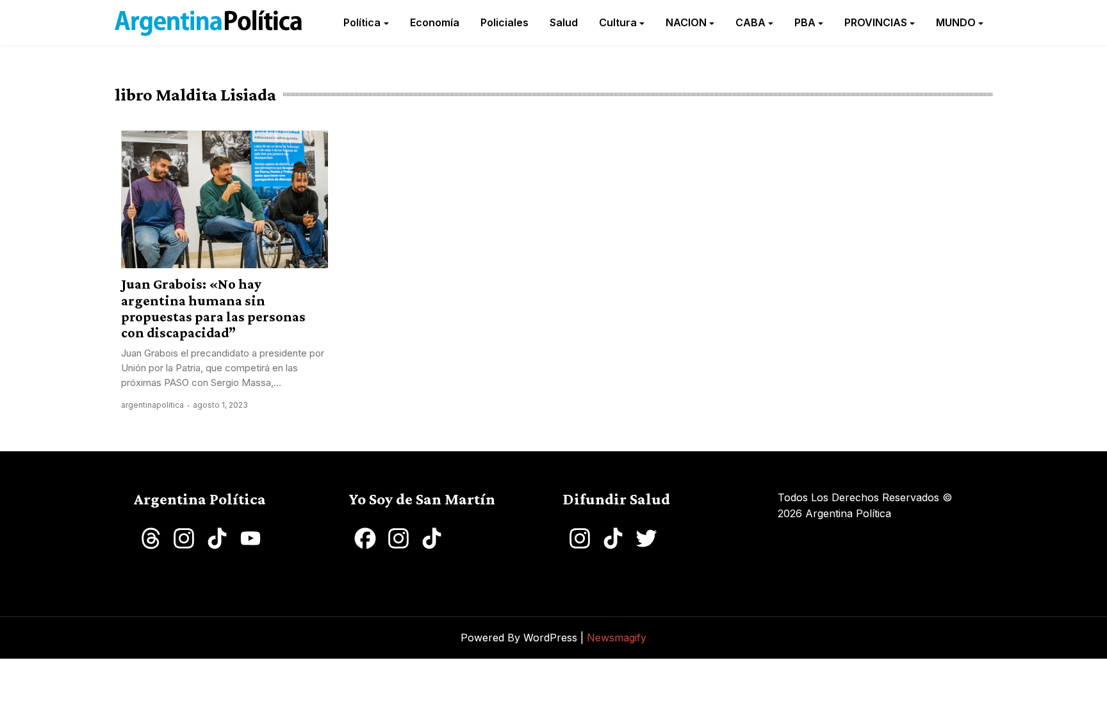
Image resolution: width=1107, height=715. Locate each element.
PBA (805, 22)
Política (362, 22)
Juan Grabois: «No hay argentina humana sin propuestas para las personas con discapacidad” (213, 308)
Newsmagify (616, 637)
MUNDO (956, 22)
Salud (564, 22)
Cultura (618, 22)
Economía (434, 22)
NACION (686, 22)
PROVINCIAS (875, 22)
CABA (750, 22)
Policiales (504, 22)
